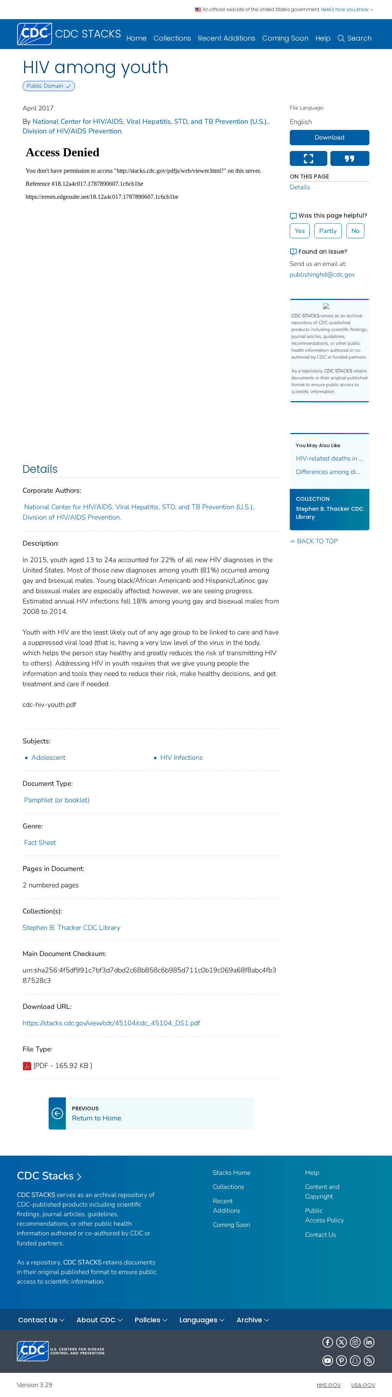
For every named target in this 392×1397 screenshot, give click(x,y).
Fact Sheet (40, 842)
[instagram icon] (355, 1342)
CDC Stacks (45, 1176)
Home (136, 38)
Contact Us (320, 1234)
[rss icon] (369, 1360)
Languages (198, 1320)
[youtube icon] (328, 1360)
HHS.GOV (329, 1385)
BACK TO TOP (317, 541)
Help (323, 38)
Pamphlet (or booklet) (57, 800)
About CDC (96, 1320)
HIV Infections (181, 757)
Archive (249, 1320)
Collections (172, 38)
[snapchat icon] (355, 1360)
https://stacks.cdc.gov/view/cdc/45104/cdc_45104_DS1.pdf (111, 1023)
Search (360, 38)
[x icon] (341, 1342)
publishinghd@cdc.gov (322, 274)
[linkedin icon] (369, 1342)
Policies (147, 1320)
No (355, 230)
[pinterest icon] (341, 1360)
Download (330, 137)
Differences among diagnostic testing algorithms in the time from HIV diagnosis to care (330, 471)
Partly (328, 230)
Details (300, 187)
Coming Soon (285, 38)
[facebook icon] (328, 1342)
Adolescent (48, 757)
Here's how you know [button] (345, 9)
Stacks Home (231, 1172)
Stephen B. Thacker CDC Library (71, 927)
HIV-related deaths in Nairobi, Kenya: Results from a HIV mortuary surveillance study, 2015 (330, 458)
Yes (300, 230)
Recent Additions (226, 38)
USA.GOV (363, 1385)
